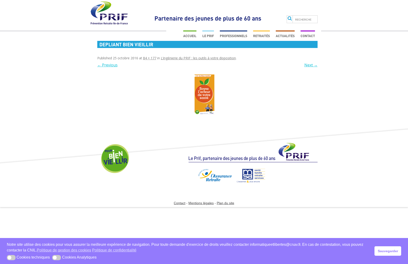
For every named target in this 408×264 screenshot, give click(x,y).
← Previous (107, 65)
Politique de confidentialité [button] (114, 250)
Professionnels (233, 36)
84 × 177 (149, 58)
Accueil (189, 36)
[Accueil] (253, 155)
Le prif (208, 36)
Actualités (285, 36)
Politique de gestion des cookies (64, 250)
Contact (308, 36)
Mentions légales (201, 203)
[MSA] (249, 184)
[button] (11, 257)
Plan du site (225, 203)
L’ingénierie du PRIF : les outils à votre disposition (198, 58)
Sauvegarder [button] (388, 251)
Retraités (261, 36)
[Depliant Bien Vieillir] (204, 95)
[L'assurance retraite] (210, 184)
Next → (311, 65)
